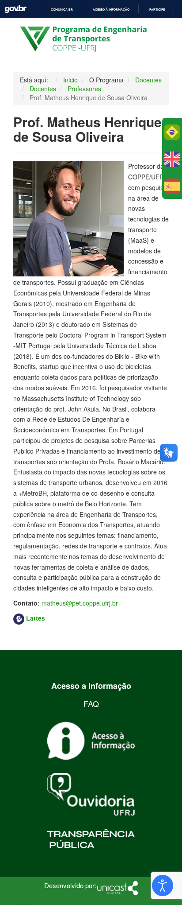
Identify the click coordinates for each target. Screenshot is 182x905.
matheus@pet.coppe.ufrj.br (80, 602)
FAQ (91, 703)
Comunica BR (62, 10)
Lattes (35, 618)
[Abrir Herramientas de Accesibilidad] (162, 885)
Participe (157, 10)
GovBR (15, 9)
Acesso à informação (111, 10)
